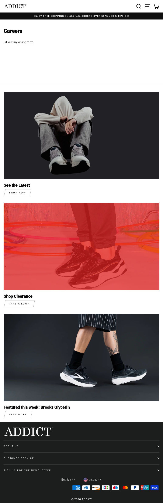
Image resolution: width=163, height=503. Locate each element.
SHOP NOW (17, 192)
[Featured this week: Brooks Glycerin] (81, 357)
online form (26, 42)
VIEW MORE (18, 414)
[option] (81, 16)
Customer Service (19, 458)
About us (11, 446)
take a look (19, 303)
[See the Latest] (81, 135)
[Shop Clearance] (81, 246)
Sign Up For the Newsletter (27, 470)
